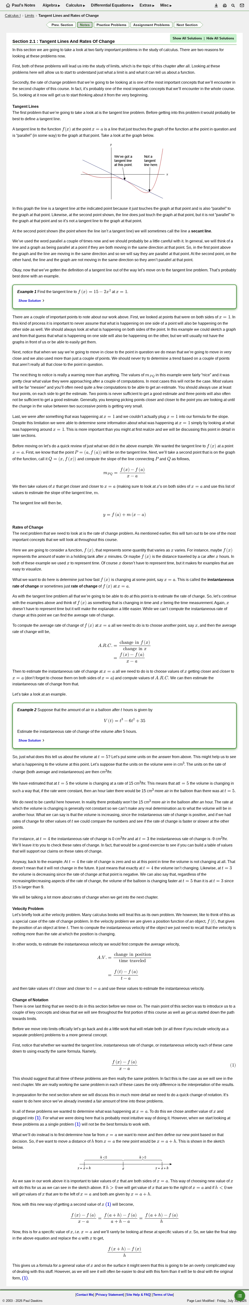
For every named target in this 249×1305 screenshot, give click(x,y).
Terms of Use (163, 1294)
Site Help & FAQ (138, 1294)
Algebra (51, 5)
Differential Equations (112, 5)
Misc (166, 5)
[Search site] (233, 5)
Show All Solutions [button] (187, 38)
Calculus (75, 5)
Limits (29, 15)
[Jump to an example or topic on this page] (239, 1295)
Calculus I (13, 15)
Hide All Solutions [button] (220, 38)
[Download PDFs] (216, 5)
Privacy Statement (109, 1294)
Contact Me (84, 1294)
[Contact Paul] (242, 5)
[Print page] (225, 5)
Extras (147, 5)
